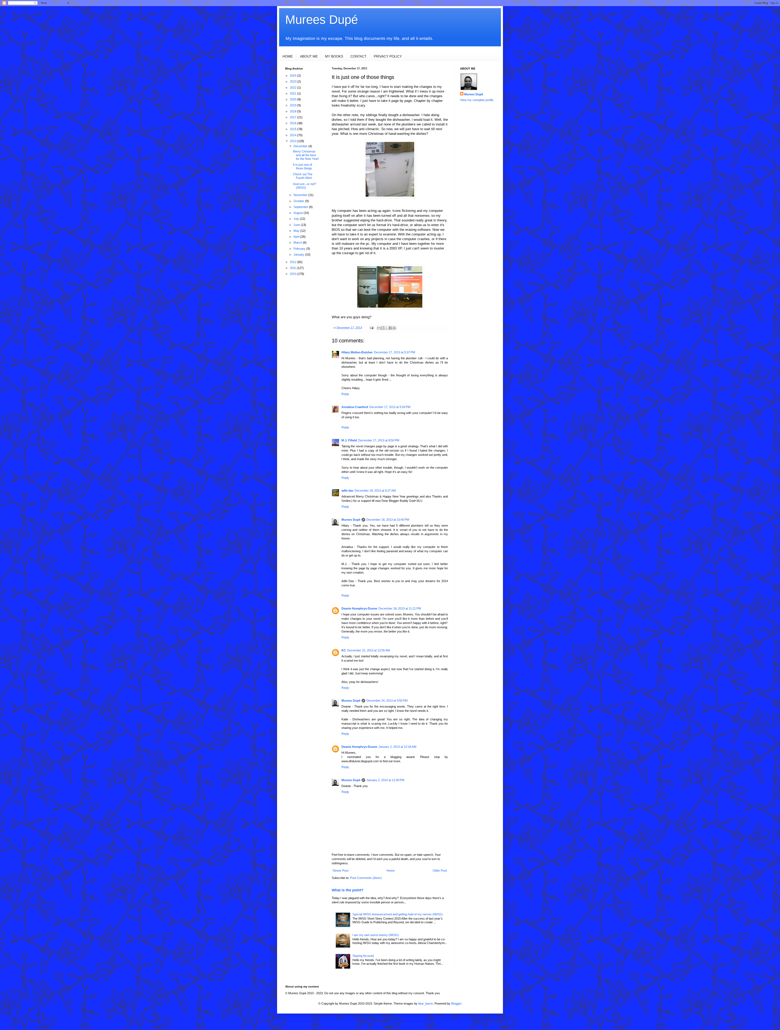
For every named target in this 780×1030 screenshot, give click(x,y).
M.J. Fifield (349, 440)
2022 (293, 87)
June (297, 224)
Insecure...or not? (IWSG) (304, 185)
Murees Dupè (350, 519)
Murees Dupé (321, 19)
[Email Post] (371, 327)
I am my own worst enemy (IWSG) (375, 935)
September (301, 207)
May (297, 230)
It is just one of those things (302, 166)
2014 (293, 135)
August (299, 212)
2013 (293, 141)
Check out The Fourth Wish (302, 176)
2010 (293, 273)
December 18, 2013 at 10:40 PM (387, 519)
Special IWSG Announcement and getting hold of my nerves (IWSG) (397, 914)
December (301, 146)
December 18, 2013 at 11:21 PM (399, 608)
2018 (293, 111)
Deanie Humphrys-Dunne (359, 608)
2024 (293, 75)
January (299, 254)
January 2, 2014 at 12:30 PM (385, 780)
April (297, 236)
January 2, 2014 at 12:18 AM (397, 746)
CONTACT (358, 56)
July (297, 218)
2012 (293, 262)
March (298, 242)
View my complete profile (476, 100)
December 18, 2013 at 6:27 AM (375, 490)
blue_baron (425, 1003)
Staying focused (363, 955)
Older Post (440, 870)
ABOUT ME (309, 56)
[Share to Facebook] (390, 328)
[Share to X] (387, 328)
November (301, 195)
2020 (293, 99)
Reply (345, 394)
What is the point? (347, 890)
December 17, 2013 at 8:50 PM (378, 440)
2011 (293, 268)
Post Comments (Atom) (366, 878)
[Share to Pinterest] (394, 328)
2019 (293, 105)
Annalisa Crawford (354, 407)
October (299, 201)
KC (343, 650)
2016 (293, 123)
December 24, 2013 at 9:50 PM (387, 700)
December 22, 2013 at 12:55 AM (368, 650)
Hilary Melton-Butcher (357, 352)
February (300, 248)
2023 (293, 81)
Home (391, 870)
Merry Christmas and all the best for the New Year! (306, 155)
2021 (293, 93)
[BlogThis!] (383, 328)
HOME (288, 56)
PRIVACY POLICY (388, 56)
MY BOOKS (334, 56)
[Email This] (379, 328)
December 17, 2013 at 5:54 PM (390, 407)
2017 (293, 117)
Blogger (456, 1003)
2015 (293, 129)
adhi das (347, 490)
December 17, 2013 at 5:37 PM (394, 352)
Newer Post (340, 870)
